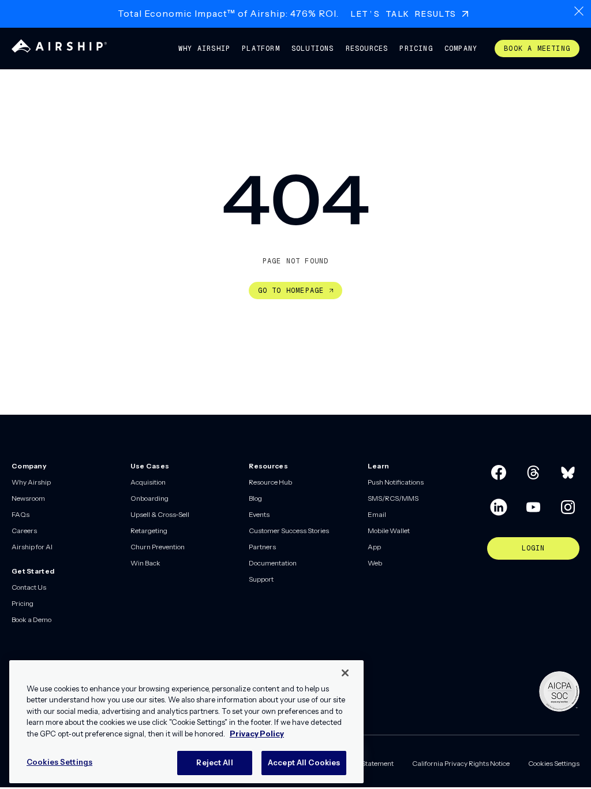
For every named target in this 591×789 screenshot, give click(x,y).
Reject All (214, 762)
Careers (24, 530)
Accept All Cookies (304, 762)
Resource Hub (270, 482)
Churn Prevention (157, 546)
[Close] (345, 673)
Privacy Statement (365, 763)
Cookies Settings (553, 763)
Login (533, 548)
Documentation (273, 563)
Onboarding (149, 498)
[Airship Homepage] (59, 49)
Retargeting (148, 530)
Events (259, 514)
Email (377, 514)
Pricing (415, 48)
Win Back (145, 563)
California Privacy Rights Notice (461, 763)
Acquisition (148, 482)
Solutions (312, 48)
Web (375, 563)
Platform (261, 48)
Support (261, 579)
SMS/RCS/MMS (393, 498)
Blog (255, 498)
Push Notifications (396, 482)
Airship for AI (32, 546)
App (374, 546)
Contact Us (29, 587)
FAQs (20, 514)
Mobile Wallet (389, 530)
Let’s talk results (403, 13)
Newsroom (28, 498)
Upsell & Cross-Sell (159, 514)
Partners (262, 546)
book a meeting (537, 48)
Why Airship (204, 48)
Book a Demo (31, 619)
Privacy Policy (257, 733)
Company (460, 48)
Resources (367, 48)
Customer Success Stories (289, 530)
